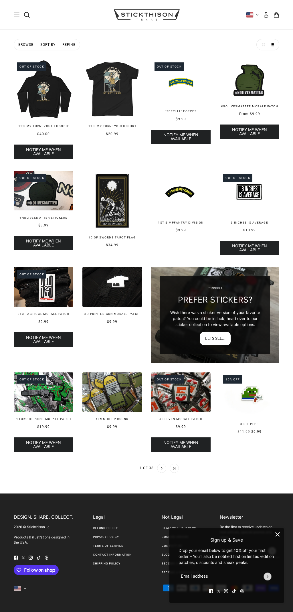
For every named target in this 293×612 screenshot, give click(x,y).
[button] (262, 44)
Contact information (112, 554)
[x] (218, 590)
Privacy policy (106, 536)
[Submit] (267, 576)
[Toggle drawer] (16, 15)
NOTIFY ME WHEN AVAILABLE (43, 151)
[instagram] (226, 590)
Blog (166, 554)
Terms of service (108, 545)
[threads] (242, 590)
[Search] (27, 15)
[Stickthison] (147, 15)
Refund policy (105, 528)
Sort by (48, 45)
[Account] (266, 15)
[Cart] (276, 15)
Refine (69, 45)
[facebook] (211, 590)
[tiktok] (234, 590)
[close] (277, 534)
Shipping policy (106, 563)
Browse (25, 45)
